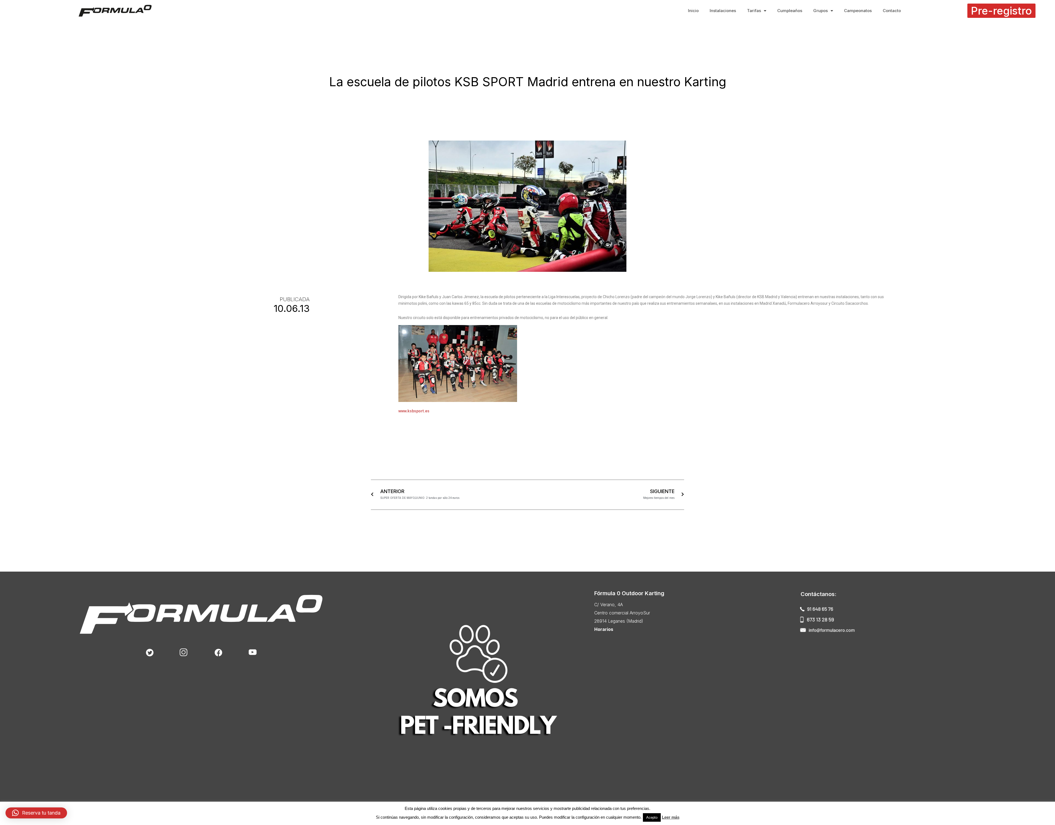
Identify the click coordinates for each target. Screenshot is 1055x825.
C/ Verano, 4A (608, 604)
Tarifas (754, 10)
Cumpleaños (789, 10)
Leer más (670, 817)
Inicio (693, 10)
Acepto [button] (651, 817)
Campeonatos (858, 10)
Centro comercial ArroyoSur (622, 613)
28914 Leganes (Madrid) (618, 621)
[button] (1001, 11)
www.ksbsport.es (413, 411)
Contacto (892, 10)
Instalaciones (723, 10)
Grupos (820, 10)
